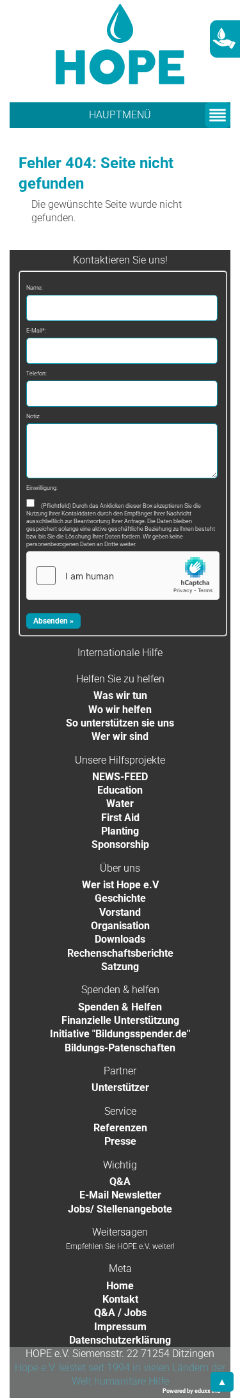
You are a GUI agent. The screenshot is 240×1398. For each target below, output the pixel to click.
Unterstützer (120, 1087)
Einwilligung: (42, 488)
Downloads (120, 939)
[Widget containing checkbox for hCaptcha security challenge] (123, 575)
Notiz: (33, 416)
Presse (120, 1141)
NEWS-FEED (120, 777)
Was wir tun (120, 695)
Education (120, 790)
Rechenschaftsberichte (120, 953)
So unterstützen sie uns (120, 723)
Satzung (120, 967)
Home (120, 1286)
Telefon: (36, 373)
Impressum (120, 1327)
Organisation (120, 926)
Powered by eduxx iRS (192, 1391)
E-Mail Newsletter (120, 1195)
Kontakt (120, 1299)
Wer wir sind (120, 736)
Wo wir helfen (120, 709)
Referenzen (120, 1128)
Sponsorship (120, 844)
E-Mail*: (36, 330)
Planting (120, 831)
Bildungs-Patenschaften (120, 1048)
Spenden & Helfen (120, 1007)
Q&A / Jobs (120, 1313)
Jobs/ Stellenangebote (120, 1209)
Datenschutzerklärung (120, 1340)
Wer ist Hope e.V (120, 885)
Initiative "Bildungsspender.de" (120, 1034)
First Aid (120, 818)
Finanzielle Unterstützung (120, 1020)
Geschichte (120, 898)
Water (120, 803)
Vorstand (120, 912)
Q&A (120, 1181)
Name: (34, 288)
